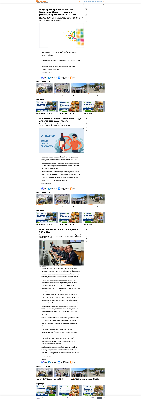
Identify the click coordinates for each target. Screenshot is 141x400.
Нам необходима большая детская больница (75, 4)
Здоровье (38, 4)
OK (89, 1)
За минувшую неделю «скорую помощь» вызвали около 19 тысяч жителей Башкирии (91, 4)
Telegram (99, 1)
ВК (85, 1)
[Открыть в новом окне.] (44, 78)
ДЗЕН (94, 1)
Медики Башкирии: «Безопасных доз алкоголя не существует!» (57, 4)
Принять (99, 397)
